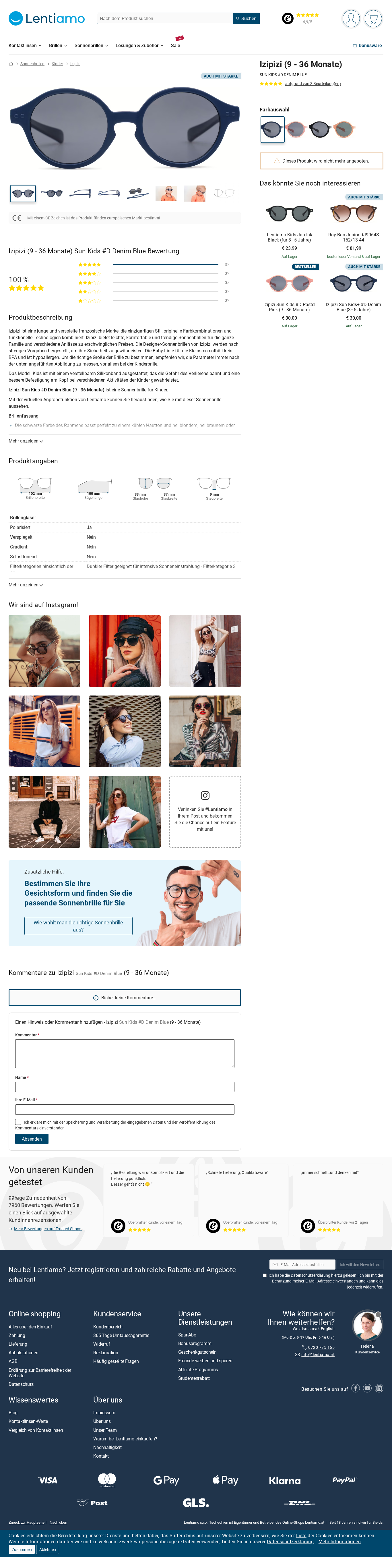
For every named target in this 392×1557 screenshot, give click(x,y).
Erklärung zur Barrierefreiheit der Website (40, 1372)
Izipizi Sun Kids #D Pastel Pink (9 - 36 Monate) (289, 307)
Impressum (104, 1412)
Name (22, 1077)
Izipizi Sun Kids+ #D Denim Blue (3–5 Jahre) (353, 307)
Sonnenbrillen (32, 63)
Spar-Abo (187, 1334)
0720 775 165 (321, 1347)
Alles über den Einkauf (30, 1326)
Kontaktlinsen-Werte (28, 1421)
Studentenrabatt (194, 1378)
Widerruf (101, 1344)
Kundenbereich (108, 1326)
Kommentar (27, 1035)
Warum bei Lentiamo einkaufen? (125, 1439)
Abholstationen (23, 1352)
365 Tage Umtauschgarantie (121, 1335)
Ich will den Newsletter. (360, 1264)
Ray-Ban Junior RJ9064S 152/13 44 (353, 237)
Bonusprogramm (194, 1343)
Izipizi (75, 63)
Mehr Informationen (340, 1541)
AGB (13, 1361)
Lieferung (18, 1344)
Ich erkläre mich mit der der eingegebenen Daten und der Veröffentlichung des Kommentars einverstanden (115, 1125)
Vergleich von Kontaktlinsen (36, 1430)
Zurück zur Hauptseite (26, 1522)
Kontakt (100, 1456)
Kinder (57, 63)
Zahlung (17, 1335)
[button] (23, 193)
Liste (301, 1535)
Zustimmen (22, 1549)
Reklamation (105, 1352)
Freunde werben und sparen (205, 1360)
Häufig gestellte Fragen (116, 1361)
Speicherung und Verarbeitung (93, 1122)
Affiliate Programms (198, 1369)
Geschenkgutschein (197, 1352)
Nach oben (58, 1522)
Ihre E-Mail (26, 1099)
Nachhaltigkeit (107, 1447)
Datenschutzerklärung (290, 1541)
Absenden (32, 1139)
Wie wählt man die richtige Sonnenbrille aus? (78, 926)
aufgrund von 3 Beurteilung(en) (313, 83)
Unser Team (105, 1430)
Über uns (101, 1421)
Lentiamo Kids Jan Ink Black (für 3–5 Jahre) (289, 237)
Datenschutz (21, 1384)
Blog (13, 1412)
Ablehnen (47, 1549)
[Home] (11, 63)
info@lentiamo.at (318, 1354)
